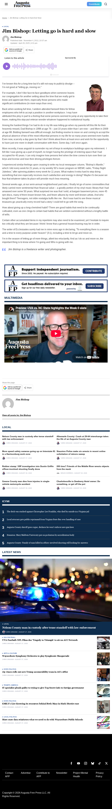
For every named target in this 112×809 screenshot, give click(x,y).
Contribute (94, 4)
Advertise (26, 773)
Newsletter (61, 773)
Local (6, 26)
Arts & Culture (10, 653)
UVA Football (10, 637)
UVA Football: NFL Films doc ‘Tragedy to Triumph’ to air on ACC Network (39, 640)
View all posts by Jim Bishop (16, 415)
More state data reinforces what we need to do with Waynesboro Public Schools (42, 719)
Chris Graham (12, 443)
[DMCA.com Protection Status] (88, 794)
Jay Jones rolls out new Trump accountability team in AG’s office (35, 672)
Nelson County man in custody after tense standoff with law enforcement (49, 627)
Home (4, 18)
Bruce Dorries (67, 473)
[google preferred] (14, 50)
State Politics (10, 669)
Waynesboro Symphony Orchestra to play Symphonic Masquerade (35, 656)
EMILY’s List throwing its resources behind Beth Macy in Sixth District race (40, 703)
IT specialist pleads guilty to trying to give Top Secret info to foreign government (43, 687)
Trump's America (11, 685)
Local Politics (10, 717)
